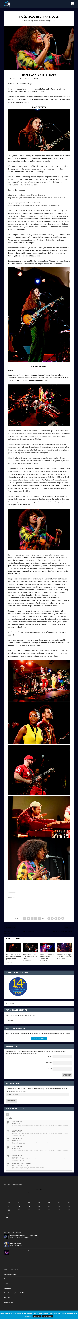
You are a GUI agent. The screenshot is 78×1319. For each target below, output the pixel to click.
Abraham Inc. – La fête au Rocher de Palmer (30, 956)
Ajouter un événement (10, 1274)
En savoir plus (48, 1316)
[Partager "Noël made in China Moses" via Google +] (32, 918)
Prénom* (49, 1063)
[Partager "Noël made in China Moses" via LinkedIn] (36, 918)
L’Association (7, 1288)
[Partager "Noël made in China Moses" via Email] (40, 918)
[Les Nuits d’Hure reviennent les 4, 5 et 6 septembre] (6, 1236)
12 (29, 1202)
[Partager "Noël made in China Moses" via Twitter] (28, 918)
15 (59, 1202)
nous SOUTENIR (39, 1039)
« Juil (6, 1217)
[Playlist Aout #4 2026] (6, 1244)
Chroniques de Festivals (23, 1237)
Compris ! (37, 1316)
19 (29, 1206)
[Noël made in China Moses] (39, 48)
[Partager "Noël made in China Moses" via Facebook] (24, 918)
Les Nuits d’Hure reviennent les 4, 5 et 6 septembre (24, 1235)
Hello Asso (67, 1033)
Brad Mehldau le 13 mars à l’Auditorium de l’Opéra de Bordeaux (13, 957)
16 (69, 1202)
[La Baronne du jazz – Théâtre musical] (6, 1252)
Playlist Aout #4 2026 (15, 1243)
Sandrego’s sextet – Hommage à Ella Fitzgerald (47, 956)
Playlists (19, 1245)
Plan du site (7, 1297)
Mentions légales (8, 1302)
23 (69, 1206)
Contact (6, 1283)
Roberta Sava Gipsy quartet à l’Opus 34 (64, 955)
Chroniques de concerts (41, 21)
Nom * (50, 1056)
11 (19, 1202)
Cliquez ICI (9, 1020)
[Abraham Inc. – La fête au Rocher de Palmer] (30, 947)
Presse (6, 1279)
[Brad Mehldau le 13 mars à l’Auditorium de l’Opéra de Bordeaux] (13, 947)
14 (49, 1202)
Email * (49, 1069)
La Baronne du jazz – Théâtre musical (20, 1251)
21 (49, 1206)
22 (59, 1206)
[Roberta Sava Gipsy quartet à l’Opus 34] (64, 947)
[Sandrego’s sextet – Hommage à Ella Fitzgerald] (47, 947)
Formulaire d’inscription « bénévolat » (14, 1293)
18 (19, 1206)
